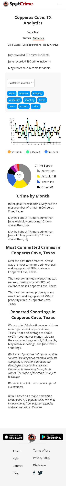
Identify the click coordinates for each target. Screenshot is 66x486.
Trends (27, 38)
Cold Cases (14, 44)
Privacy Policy (41, 458)
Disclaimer (39, 465)
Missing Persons (32, 44)
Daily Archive (50, 44)
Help (16, 458)
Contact (18, 466)
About (16, 451)
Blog (16, 473)
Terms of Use (41, 450)
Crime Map (33, 32)
